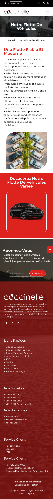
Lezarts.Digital (26, 493)
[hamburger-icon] (47, 11)
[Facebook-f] (39, 3)
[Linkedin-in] (48, 3)
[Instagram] (44, 3)
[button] (4, 212)
